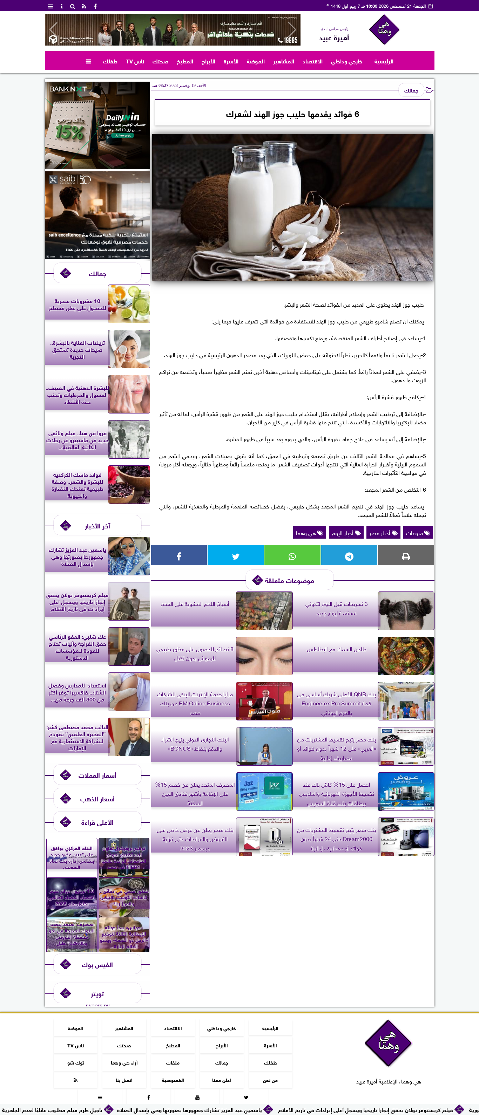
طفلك (110, 60)
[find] (73, 5)
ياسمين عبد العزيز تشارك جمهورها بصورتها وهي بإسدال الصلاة (246, 1109)
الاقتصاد (313, 60)
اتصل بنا (124, 1079)
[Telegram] (349, 555)
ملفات (173, 1062)
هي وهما (306, 532)
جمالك (411, 89)
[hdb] (173, 30)
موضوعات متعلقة (289, 580)
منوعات (415, 532)
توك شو (75, 1062)
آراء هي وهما (123, 1062)
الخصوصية (173, 1079)
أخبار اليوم (343, 532)
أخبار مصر (380, 532)
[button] (53, 29)
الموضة (256, 60)
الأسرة (231, 60)
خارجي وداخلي (346, 60)
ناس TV (135, 60)
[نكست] (97, 166)
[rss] (84, 5)
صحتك (160, 60)
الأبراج (208, 60)
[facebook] (95, 5)
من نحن (270, 1079)
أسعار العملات (97, 774)
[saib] (97, 256)
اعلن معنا (221, 1079)
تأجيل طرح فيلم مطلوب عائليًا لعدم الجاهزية (109, 1109)
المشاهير (283, 60)
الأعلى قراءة (97, 821)
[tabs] (50, 5)
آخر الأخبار (97, 525)
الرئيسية (384, 60)
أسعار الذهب (97, 798)
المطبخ (185, 60)
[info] (61, 5)
